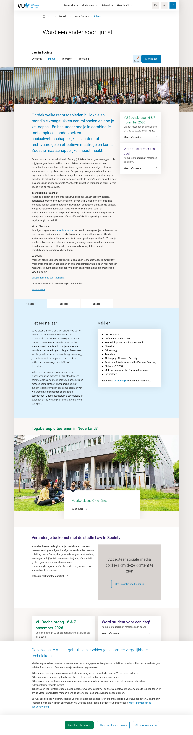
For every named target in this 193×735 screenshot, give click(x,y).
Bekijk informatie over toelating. (48, 277)
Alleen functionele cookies (113, 725)
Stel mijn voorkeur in (146, 725)
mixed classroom (65, 230)
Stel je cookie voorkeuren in (129, 584)
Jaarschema (38, 289)
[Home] (44, 16)
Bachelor (63, 16)
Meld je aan (151, 58)
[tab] (30, 303)
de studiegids (121, 380)
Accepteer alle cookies (79, 725)
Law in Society (81, 16)
